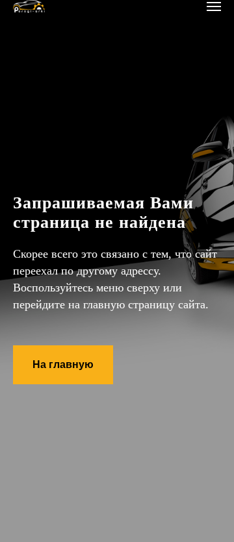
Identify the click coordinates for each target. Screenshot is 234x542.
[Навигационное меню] (214, 6)
